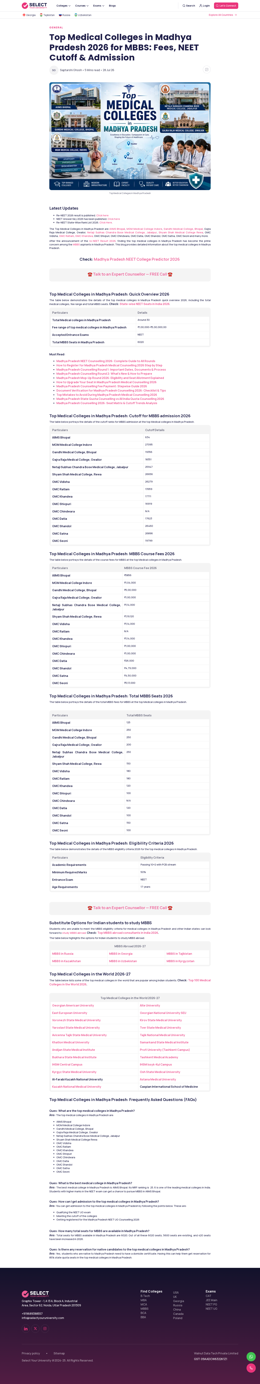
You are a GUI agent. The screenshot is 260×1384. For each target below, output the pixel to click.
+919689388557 (32, 1314)
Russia (177, 1305)
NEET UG (211, 1308)
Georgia (178, 1301)
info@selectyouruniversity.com (43, 1318)
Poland (177, 1318)
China (177, 1309)
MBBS (144, 1308)
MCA (144, 1304)
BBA (143, 1317)
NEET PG (211, 1304)
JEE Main (211, 1300)
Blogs (112, 5)
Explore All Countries (221, 14)
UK (175, 1297)
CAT (208, 1296)
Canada (178, 1314)
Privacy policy (31, 1353)
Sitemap (59, 1353)
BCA (143, 1313)
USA (176, 1292)
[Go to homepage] (38, 5)
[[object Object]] (26, 1328)
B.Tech (145, 1296)
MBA (144, 1300)
